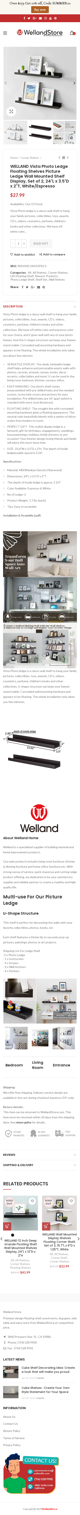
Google (35, 18)
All (29, 272)
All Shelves (40, 272)
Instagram (45, 18)
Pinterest (55, 18)
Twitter (29, 18)
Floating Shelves (20, 1267)
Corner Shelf (59, 1257)
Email (40, 18)
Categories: (18, 272)
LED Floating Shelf (22, 276)
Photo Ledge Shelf (22, 279)
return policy (23, 1122)
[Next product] (68, 158)
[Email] (38, 287)
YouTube (50, 18)
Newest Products (46, 276)
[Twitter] (27, 287)
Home (13, 157)
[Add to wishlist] (32, 1201)
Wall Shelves (57, 279)
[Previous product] (59, 158)
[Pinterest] (43, 287)
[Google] (33, 287)
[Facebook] (23, 287)
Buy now (40, 10)
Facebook (24, 18)
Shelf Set (41, 279)
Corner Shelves (58, 272)
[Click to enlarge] (11, 111)
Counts (40, 1377)
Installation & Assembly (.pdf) (22, 515)
